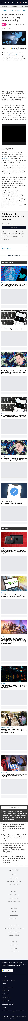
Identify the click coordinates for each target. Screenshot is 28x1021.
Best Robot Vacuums (14, 952)
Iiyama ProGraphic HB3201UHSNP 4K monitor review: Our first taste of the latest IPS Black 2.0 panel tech (14, 838)
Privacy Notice (22, 233)
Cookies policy (5, 994)
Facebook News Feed (16, 55)
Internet (11, 10)
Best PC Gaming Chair (14, 901)
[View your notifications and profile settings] (17, 2)
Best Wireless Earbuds (14, 931)
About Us (4, 977)
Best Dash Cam (14, 945)
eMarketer (5, 158)
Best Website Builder (14, 885)
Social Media (18, 10)
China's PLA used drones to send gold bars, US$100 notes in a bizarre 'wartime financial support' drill (14, 827)
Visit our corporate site (14, 965)
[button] (26, 2)
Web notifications (6, 1000)
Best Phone (14, 908)
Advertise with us (6, 997)
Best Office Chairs (14, 935)
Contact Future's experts (8, 980)
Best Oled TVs (14, 915)
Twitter (24, 10)
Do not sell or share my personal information (13, 1011)
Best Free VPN (14, 878)
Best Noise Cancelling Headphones (14, 928)
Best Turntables (14, 925)
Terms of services (20, 231)
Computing (4, 10)
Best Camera (14, 941)
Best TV (14, 911)
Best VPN (14, 874)
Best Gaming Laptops (14, 894)
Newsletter (23, 48)
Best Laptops (14, 891)
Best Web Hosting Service (14, 881)
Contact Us (4, 983)
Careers (4, 1007)
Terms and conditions (7, 987)
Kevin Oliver (11, 24)
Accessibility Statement (8, 1004)
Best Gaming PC (14, 898)
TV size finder (13, 6)
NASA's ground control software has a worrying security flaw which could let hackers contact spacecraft (14, 859)
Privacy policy (5, 990)
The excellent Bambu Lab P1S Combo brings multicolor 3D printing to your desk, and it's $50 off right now (14, 849)
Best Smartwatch (14, 918)
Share (5, 48)
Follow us (15, 48)
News (3, 24)
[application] (14, 133)
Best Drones (14, 948)
